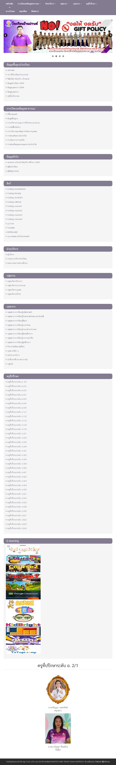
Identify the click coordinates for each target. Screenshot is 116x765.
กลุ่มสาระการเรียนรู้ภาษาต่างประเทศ (21, 329)
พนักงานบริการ (13, 355)
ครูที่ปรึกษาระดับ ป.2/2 (17, 438)
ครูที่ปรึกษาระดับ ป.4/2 (17, 477)
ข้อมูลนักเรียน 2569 (15, 83)
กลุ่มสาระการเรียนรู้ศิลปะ (17, 321)
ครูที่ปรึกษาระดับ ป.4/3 (17, 481)
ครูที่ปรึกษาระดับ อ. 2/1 (17, 382)
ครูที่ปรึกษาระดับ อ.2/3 (16, 390)
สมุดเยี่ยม (23, 11)
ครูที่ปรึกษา (91, 4)
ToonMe (11, 228)
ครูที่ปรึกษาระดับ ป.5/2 (17, 498)
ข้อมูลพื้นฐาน (12, 118)
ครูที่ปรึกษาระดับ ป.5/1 (17, 494)
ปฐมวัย (10, 364)
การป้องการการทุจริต (15, 140)
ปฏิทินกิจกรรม (13, 96)
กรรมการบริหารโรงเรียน (17, 259)
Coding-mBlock (14, 202)
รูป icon (10, 223)
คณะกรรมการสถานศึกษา (17, 263)
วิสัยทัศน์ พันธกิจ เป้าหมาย (18, 79)
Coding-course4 (14, 219)
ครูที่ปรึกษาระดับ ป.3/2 (17, 455)
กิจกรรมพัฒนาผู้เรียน (16, 346)
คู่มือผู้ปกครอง (13, 171)
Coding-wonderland (16, 189)
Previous (6, 35)
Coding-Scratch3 (15, 197)
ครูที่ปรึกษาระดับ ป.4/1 (17, 472)
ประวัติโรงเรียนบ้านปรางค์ (17, 74)
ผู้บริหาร (10, 254)
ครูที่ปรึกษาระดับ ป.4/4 (17, 485)
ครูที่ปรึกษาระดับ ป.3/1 (17, 451)
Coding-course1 (14, 206)
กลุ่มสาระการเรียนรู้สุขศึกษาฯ (19, 342)
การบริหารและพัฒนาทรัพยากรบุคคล (22, 131)
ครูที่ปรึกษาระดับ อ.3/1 (16, 395)
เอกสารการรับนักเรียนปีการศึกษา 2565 (23, 162)
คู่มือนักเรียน (12, 167)
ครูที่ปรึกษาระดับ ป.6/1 (17, 515)
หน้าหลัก (9, 4)
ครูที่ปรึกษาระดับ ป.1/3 (17, 420)
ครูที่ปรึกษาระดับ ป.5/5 (17, 511)
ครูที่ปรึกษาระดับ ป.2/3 (17, 442)
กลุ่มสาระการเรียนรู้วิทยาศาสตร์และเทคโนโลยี (25, 316)
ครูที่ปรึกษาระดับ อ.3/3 (16, 403)
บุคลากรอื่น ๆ (13, 351)
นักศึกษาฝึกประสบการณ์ (17, 359)
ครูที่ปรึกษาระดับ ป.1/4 (17, 425)
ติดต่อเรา (35, 11)
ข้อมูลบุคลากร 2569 (15, 87)
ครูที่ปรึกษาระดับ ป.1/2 (17, 416)
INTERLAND (12, 232)
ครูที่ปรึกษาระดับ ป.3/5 (17, 468)
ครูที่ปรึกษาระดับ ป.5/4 (17, 507)
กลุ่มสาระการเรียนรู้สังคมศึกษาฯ (20, 334)
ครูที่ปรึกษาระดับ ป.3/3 (17, 459)
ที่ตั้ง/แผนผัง (12, 114)
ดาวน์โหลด (10, 11)
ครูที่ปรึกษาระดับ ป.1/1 (17, 412)
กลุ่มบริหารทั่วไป (14, 294)
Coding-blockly (14, 193)
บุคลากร (76, 4)
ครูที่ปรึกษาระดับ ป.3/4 (17, 464)
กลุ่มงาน (63, 4)
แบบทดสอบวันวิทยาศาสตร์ (18, 236)
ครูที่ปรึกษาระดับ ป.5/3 (17, 502)
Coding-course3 (14, 215)
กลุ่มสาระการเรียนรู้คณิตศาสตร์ (19, 312)
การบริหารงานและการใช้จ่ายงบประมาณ (23, 123)
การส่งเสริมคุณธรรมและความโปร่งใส (22, 144)
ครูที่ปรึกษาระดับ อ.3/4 (16, 408)
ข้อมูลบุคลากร (13, 92)
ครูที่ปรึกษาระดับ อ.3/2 (16, 399)
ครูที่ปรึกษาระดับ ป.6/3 (17, 524)
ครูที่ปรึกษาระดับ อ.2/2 (16, 386)
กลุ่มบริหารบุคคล (14, 290)
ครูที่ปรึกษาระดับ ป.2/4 (17, 446)
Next (110, 35)
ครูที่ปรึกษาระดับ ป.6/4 (17, 528)
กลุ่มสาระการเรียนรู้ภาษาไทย (18, 325)
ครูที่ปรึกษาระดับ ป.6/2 (17, 520)
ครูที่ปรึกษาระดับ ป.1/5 (17, 429)
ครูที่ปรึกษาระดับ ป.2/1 (17, 433)
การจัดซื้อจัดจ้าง (13, 127)
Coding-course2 (14, 210)
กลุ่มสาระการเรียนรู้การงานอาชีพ (20, 338)
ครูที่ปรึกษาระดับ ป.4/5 (17, 489)
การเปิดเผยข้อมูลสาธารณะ (29, 4)
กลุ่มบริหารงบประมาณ (16, 285)
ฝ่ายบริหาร (50, 4)
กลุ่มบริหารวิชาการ (14, 281)
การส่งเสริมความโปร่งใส (16, 136)
